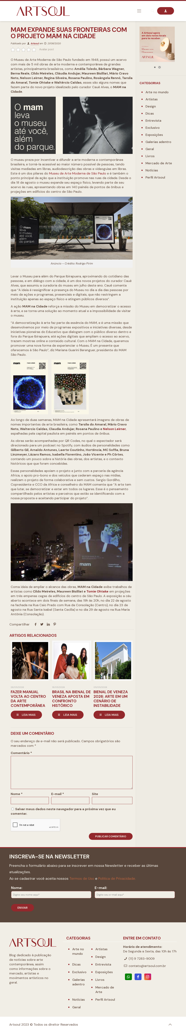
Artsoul (35, 43)
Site (95, 794)
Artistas (151, 99)
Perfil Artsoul (155, 177)
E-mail (57, 794)
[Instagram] (147, 977)
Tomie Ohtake (97, 591)
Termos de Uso (81, 878)
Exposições (154, 135)
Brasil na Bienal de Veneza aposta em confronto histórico (71, 698)
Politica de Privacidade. (117, 878)
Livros (150, 156)
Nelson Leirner (114, 429)
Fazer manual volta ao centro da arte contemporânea (28, 698)
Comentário (21, 753)
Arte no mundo (157, 92)
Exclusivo (152, 127)
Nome (17, 794)
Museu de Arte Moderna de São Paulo (77, 173)
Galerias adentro (158, 142)
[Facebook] (138, 977)
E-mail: (101, 887)
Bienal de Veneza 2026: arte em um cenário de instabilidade (111, 698)
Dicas (149, 113)
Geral (149, 149)
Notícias (151, 170)
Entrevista (153, 120)
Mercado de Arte (158, 163)
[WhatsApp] (128, 977)
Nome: (16, 887)
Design (150, 106)
